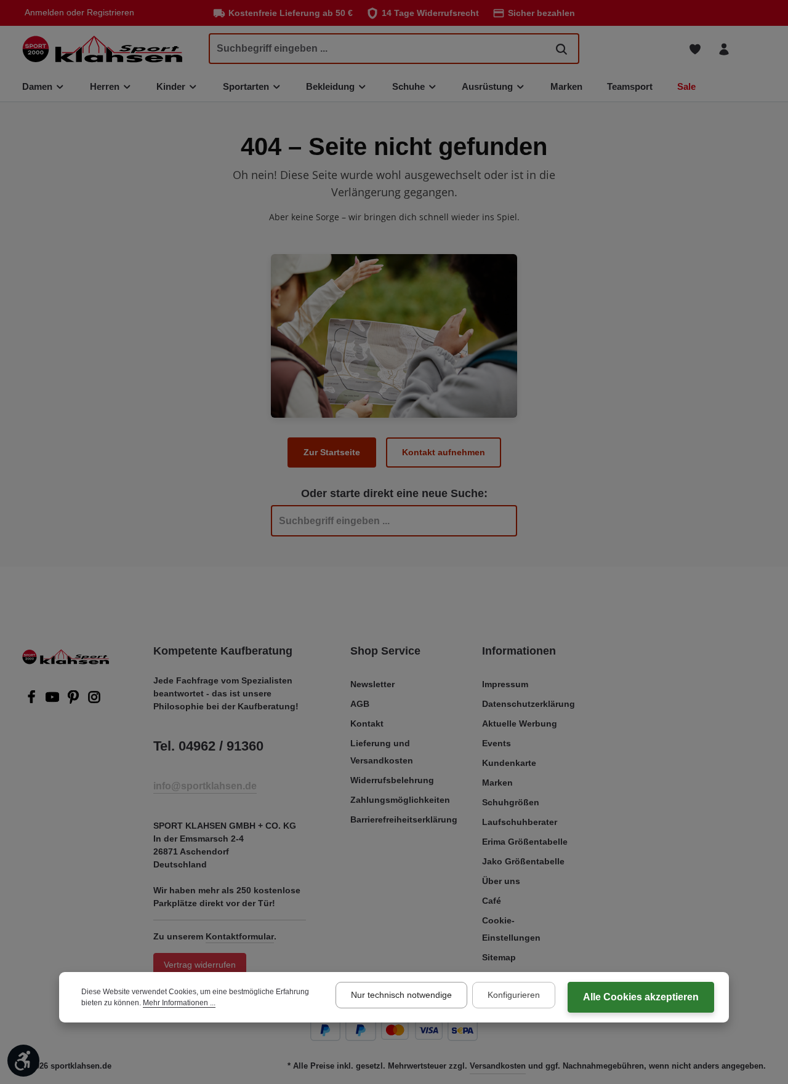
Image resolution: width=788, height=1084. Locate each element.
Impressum (505, 684)
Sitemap (499, 957)
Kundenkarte (509, 763)
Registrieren (110, 13)
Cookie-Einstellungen (511, 929)
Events (496, 743)
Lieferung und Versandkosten (381, 751)
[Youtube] (54, 701)
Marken (497, 782)
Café (491, 901)
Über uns (501, 881)
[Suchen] (561, 48)
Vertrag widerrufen (200, 965)
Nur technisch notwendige (401, 995)
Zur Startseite (332, 452)
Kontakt (367, 723)
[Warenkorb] (752, 49)
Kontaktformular (240, 936)
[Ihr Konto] (723, 49)
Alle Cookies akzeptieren (641, 997)
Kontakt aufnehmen (443, 452)
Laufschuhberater (519, 822)
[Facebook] (33, 701)
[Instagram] (94, 701)
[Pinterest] (74, 701)
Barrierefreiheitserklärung (403, 819)
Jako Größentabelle (523, 861)
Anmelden (44, 13)
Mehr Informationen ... (179, 1002)
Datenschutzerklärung (528, 704)
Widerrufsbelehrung (392, 780)
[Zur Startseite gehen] (102, 49)
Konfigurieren (514, 995)
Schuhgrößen (510, 802)
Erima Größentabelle (525, 842)
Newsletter (372, 684)
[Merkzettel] (694, 49)
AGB (359, 704)
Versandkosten (498, 1065)
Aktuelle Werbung (519, 723)
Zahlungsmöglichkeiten (400, 800)
